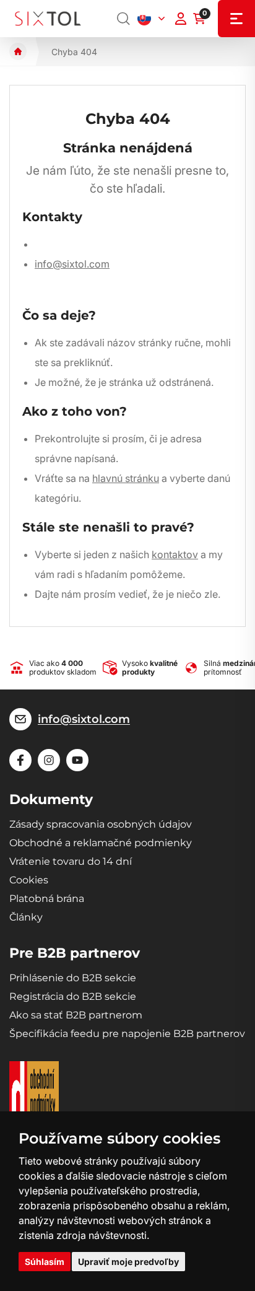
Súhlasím (44, 1261)
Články (26, 917)
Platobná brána (46, 898)
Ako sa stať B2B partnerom (75, 1015)
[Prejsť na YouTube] (77, 760)
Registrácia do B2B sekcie (72, 996)
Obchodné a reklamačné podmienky (100, 843)
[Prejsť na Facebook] (20, 760)
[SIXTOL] (48, 19)
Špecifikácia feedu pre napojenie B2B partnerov (127, 1033)
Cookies (28, 880)
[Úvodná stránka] (18, 51)
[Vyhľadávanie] (124, 18)
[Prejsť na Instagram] (49, 760)
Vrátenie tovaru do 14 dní (70, 861)
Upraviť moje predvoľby (128, 1261)
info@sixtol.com (72, 264)
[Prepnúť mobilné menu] (236, 18)
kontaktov (175, 554)
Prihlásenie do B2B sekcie (72, 978)
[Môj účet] (181, 18)
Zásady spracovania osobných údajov (100, 824)
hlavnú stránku (125, 478)
